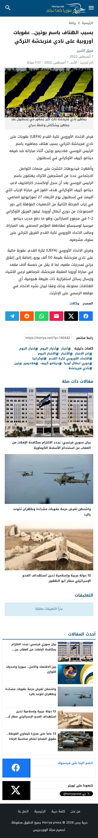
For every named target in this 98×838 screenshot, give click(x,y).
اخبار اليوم (27, 348)
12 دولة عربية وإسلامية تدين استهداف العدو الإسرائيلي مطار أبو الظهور (56, 578)
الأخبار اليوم (47, 353)
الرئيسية (40, 811)
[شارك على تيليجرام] (12, 316)
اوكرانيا (38, 358)
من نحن (75, 811)
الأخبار (65, 353)
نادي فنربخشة (79, 368)
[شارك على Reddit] (27, 316)
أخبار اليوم (48, 348)
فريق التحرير (85, 51)
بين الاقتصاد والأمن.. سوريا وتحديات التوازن (31, 669)
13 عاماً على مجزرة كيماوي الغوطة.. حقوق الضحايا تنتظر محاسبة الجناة (31, 736)
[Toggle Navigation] (91, 8)
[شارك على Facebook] (86, 316)
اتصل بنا (23, 811)
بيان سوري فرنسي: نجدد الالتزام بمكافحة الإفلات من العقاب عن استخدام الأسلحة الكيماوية (51, 445)
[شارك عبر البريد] (56, 316)
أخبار (64, 348)
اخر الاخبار (82, 353)
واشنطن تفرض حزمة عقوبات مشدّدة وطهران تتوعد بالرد (52, 511)
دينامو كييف (49, 363)
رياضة (72, 23)
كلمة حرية (58, 811)
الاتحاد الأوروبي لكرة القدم (69, 358)
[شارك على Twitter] (71, 316)
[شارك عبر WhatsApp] (41, 316)
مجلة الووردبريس (44, 830)
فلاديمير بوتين (24, 363)
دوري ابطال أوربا (76, 363)
